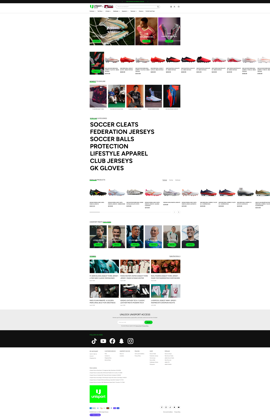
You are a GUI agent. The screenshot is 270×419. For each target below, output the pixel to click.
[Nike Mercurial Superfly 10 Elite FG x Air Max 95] (245, 191)
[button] (122, 1)
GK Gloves (107, 168)
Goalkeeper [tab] (177, 180)
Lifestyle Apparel (119, 153)
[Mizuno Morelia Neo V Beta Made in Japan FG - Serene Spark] (116, 191)
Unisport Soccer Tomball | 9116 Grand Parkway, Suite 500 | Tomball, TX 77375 (106, 380)
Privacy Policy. (145, 325)
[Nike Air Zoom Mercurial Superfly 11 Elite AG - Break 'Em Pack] (142, 59)
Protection (109, 146)
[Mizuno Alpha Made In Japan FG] (171, 191)
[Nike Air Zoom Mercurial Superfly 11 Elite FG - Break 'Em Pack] (112, 59)
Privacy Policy (177, 412)
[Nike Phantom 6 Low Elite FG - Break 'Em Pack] (173, 59)
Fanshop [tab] (171, 180)
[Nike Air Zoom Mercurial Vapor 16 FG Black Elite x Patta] (135, 191)
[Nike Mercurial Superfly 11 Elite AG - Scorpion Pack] (208, 191)
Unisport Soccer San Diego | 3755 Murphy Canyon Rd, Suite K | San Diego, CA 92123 (108, 377)
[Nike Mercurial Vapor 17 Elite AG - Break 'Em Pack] (158, 59)
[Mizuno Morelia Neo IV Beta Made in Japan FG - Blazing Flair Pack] (153, 191)
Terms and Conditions (168, 412)
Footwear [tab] (165, 180)
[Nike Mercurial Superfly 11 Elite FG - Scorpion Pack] (227, 191)
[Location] (171, 7)
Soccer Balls (112, 139)
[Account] (174, 7)
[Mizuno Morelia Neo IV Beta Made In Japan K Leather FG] (190, 191)
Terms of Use (138, 325)
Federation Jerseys (122, 131)
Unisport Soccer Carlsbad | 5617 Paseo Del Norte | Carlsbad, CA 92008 (105, 375)
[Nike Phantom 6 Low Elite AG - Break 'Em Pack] (188, 59)
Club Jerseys (111, 160)
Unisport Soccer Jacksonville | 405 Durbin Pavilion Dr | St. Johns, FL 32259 (106, 372)
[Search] (158, 7)
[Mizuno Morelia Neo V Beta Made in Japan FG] (98, 191)
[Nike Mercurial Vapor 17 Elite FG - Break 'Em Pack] (127, 59)
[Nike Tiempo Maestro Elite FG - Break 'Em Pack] (219, 59)
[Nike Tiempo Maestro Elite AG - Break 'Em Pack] (234, 59)
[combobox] (138, 6)
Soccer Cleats (114, 124)
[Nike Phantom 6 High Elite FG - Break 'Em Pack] (203, 59)
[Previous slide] (174, 212)
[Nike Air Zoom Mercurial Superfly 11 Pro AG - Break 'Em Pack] (249, 59)
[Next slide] (178, 212)
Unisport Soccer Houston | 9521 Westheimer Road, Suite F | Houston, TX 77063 (107, 382)
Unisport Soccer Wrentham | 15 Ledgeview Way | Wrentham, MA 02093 (105, 370)
